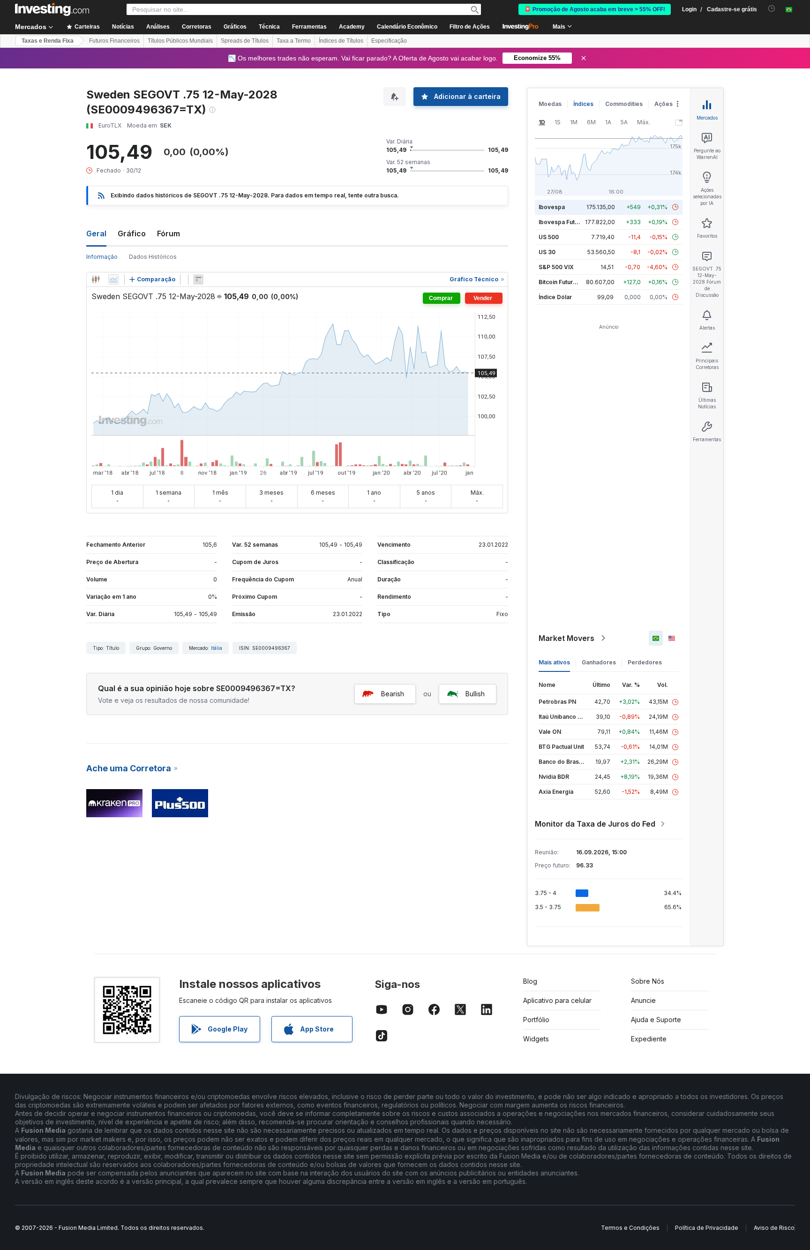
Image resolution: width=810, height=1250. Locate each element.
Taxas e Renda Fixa (48, 41)
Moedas (550, 103)
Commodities (624, 103)
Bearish (392, 694)
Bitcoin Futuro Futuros (569, 282)
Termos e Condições (630, 1227)
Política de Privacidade (706, 1227)
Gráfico (132, 233)
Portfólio (536, 1020)
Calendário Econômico (407, 26)
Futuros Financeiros (114, 41)
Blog (530, 981)
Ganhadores (599, 662)
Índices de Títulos (341, 41)
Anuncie (643, 1000)
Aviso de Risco (774, 1227)
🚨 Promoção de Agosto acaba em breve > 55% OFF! (594, 9)
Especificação (389, 41)
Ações (663, 103)
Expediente (649, 1039)
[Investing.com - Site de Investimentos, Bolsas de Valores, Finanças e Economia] (52, 9)
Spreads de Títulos (245, 41)
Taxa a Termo (294, 41)
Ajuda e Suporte (656, 1020)
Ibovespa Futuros (563, 222)
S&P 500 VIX (556, 267)
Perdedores (645, 662)
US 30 (547, 252)
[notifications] (771, 8)
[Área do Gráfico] (113, 279)
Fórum (168, 233)
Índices (583, 103)
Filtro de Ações (470, 26)
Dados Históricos (153, 256)
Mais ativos (554, 662)
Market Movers (566, 638)
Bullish (475, 694)
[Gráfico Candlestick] (95, 279)
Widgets (536, 1039)
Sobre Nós (647, 981)
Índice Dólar (555, 297)
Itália (216, 648)
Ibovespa (552, 207)
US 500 (549, 237)
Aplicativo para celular (557, 1000)
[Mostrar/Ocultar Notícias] (198, 279)
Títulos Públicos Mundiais (180, 41)
